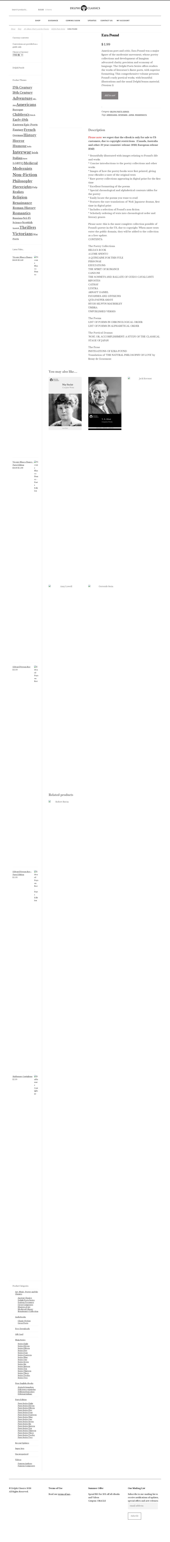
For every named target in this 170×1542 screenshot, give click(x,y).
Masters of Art (24, 1307)
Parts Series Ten (25, 1428)
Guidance (53, 20)
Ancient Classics (25, 1298)
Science (17, 222)
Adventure (22, 98)
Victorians (23, 234)
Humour (20, 146)
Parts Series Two (25, 1437)
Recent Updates (22, 1443)
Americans (112, 115)
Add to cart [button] (65, 403)
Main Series (20, 1340)
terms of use (64, 1494)
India (29, 146)
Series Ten (22, 1369)
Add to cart (110, 95)
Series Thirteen (24, 1371)
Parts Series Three (26, 1433)
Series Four (23, 1353)
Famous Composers (26, 1466)
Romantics (22, 213)
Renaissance (22, 203)
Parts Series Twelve (26, 1435)
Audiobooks (20, 1317)
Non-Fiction (25, 174)
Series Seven (23, 1362)
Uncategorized (21, 1454)
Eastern (18, 124)
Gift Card (19, 1334)
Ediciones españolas (27, 1389)
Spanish (16, 228)
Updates (92, 20)
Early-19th (20, 119)
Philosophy (22, 181)
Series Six (22, 1364)
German (18, 135)
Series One (22, 1360)
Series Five (22, 1351)
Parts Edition (21, 1400)
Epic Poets (31, 124)
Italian (17, 158)
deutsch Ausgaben (26, 1387)
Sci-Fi (27, 218)
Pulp (34, 187)
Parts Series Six (24, 1424)
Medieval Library (25, 1309)
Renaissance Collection (28, 1311)
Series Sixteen (24, 1366)
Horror (18, 141)
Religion (20, 197)
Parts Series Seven (26, 1422)
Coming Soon (73, 20)
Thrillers (28, 227)
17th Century (22, 87)
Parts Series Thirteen (27, 1431)
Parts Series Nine (25, 1417)
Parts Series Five (25, 1410)
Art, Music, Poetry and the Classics (36, 29)
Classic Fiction (24, 1321)
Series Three (23, 1373)
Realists (18, 191)
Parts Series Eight (25, 1403)
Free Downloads (22, 1329)
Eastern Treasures (26, 1302)
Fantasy (18, 129)
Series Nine (23, 1357)
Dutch (32, 115)
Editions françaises (26, 1392)
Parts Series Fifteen (26, 1408)
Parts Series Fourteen (27, 1415)
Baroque (18, 109)
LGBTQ (18, 163)
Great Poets (23, 1323)
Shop (38, 20)
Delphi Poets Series (58, 29)
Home (13, 29)
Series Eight (23, 1344)
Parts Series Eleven (26, 1406)
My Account (123, 20)
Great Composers (25, 1305)
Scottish (27, 222)
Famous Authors (25, 1464)
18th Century (23, 92)
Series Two (23, 1378)
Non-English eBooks (24, 1383)
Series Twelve (24, 1376)
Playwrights (22, 187)
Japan (131, 115)
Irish (35, 152)
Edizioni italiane (25, 1394)
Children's (21, 114)
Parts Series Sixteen (26, 1426)
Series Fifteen (24, 1348)
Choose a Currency (20, 52)
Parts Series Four (25, 1413)
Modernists (141, 115)
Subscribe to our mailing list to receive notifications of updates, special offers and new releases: (143, 1497)
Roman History (24, 208)
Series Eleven (23, 1346)
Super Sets (19, 1449)
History (30, 135)
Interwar (122, 115)
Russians (18, 218)
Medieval (31, 163)
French (30, 130)
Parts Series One (25, 1419)
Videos (18, 1460)
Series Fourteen (25, 1355)
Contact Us (107, 20)
